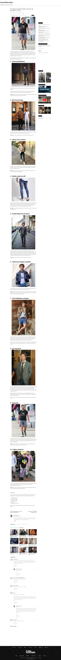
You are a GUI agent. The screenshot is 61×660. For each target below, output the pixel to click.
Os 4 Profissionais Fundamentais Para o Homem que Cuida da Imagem (32, 554)
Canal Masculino (6, 2)
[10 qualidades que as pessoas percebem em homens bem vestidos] (14, 532)
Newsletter (33, 655)
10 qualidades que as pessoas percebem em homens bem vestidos (14, 536)
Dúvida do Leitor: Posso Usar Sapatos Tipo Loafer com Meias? (44, 35)
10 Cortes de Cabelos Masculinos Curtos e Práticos (44, 25)
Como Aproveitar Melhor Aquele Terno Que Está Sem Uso (14, 545)
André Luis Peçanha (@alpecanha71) (19, 577)
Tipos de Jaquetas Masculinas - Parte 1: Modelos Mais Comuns (43, 30)
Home (16, 655)
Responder (14, 566)
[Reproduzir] (39, 102)
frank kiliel (15, 619)
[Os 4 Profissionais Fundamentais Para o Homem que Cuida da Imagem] (32, 550)
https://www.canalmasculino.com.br (17, 516)
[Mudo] (48, 102)
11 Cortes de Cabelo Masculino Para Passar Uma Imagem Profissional (44, 37)
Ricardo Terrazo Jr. (13, 13)
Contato (39, 655)
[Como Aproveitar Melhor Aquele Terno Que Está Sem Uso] (14, 541)
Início (10, 7)
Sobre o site (22, 655)
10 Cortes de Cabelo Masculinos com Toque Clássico (44, 28)
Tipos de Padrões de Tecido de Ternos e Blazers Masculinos (43, 40)
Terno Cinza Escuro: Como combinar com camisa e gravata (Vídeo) (23, 536)
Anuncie (27, 655)
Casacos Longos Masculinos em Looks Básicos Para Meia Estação (16, 512)
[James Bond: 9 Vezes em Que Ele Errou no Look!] (14, 550)
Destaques (21, 543)
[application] (44, 99)
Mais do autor (21, 527)
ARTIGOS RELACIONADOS (14, 527)
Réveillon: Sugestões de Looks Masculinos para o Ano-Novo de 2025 (32, 545)
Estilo (11, 543)
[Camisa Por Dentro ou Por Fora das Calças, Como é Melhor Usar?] (23, 541)
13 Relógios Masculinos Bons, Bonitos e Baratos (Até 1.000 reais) (23, 554)
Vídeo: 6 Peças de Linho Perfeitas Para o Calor (31, 536)
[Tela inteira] (49, 102)
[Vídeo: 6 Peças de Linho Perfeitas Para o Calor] (32, 532)
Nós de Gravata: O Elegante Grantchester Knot (32, 512)
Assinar (40, 50)
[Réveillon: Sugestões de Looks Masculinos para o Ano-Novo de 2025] (32, 541)
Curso (45, 655)
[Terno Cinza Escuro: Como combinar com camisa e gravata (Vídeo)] (23, 532)
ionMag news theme (32, 658)
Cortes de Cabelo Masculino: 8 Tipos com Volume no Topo (43, 32)
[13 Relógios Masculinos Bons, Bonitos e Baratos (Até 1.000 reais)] (23, 550)
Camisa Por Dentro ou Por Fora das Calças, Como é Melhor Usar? (23, 545)
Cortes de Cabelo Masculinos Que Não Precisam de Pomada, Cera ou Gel (43, 39)
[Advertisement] (44, 15)
